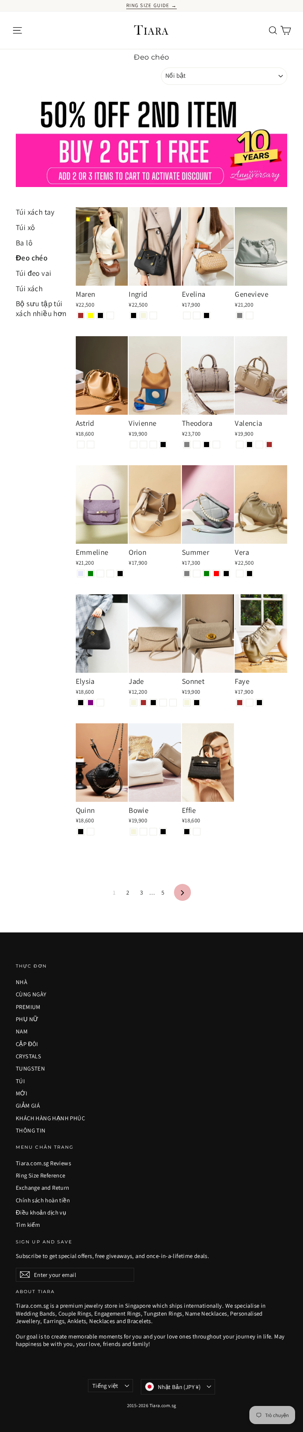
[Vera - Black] (249, 573)
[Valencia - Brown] (269, 444)
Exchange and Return (42, 1187)
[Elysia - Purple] (90, 702)
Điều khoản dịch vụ (41, 1212)
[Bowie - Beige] (133, 831)
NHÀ (21, 982)
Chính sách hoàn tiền (43, 1200)
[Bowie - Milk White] (143, 831)
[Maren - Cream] (110, 315)
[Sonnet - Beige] (186, 702)
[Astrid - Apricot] (80, 444)
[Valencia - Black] (249, 444)
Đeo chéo (31, 257)
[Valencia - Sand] (239, 444)
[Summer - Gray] (186, 573)
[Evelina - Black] (206, 315)
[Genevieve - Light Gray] (239, 315)
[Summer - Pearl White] (196, 573)
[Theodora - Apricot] (216, 444)
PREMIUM (28, 1007)
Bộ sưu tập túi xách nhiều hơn (41, 308)
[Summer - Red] (216, 573)
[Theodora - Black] (206, 444)
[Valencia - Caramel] (259, 444)
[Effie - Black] (186, 831)
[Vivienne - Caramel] (133, 444)
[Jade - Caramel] (163, 702)
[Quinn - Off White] (90, 831)
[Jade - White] (173, 702)
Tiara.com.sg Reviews (43, 1163)
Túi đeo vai (33, 273)
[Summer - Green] (206, 573)
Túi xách (29, 288)
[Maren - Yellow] (90, 315)
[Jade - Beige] (133, 702)
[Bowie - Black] (163, 831)
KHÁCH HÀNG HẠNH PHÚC (50, 1118)
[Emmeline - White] (110, 573)
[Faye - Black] (259, 702)
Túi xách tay (35, 212)
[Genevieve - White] (249, 315)
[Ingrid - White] (153, 315)
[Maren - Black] (100, 315)
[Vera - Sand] (239, 573)
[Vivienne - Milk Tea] (143, 444)
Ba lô (24, 242)
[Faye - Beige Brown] (239, 702)
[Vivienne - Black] (163, 444)
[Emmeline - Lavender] (80, 573)
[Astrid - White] (90, 444)
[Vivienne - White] (153, 444)
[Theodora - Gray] (186, 444)
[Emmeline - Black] (120, 573)
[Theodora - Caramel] (196, 444)
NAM (22, 1031)
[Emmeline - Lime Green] (90, 573)
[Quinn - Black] (80, 831)
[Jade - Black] (153, 702)
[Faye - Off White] (249, 702)
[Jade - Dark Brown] (143, 702)
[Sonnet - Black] (196, 702)
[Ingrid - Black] (133, 315)
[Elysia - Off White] (100, 702)
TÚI (20, 1081)
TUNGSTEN (30, 1068)
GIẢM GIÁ (28, 1105)
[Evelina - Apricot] (186, 315)
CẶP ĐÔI (27, 1044)
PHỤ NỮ (27, 1019)
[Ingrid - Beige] (143, 315)
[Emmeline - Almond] (100, 573)
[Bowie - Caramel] (153, 831)
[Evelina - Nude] (196, 315)
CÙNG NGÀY (31, 994)
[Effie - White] (196, 831)
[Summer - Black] (226, 573)
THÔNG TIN (31, 1130)
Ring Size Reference (40, 1175)
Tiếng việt (105, 1385)
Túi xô (25, 227)
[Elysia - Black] (80, 702)
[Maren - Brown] (80, 315)
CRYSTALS (28, 1056)
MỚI (21, 1093)
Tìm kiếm (28, 1224)
